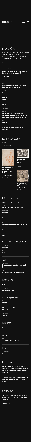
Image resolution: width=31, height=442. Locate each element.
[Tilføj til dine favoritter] (6, 62)
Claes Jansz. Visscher (8, 117)
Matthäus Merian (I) (8, 115)
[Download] (3, 62)
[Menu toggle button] (28, 22)
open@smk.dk (6, 403)
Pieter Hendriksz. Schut (9, 113)
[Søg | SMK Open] (7, 22)
